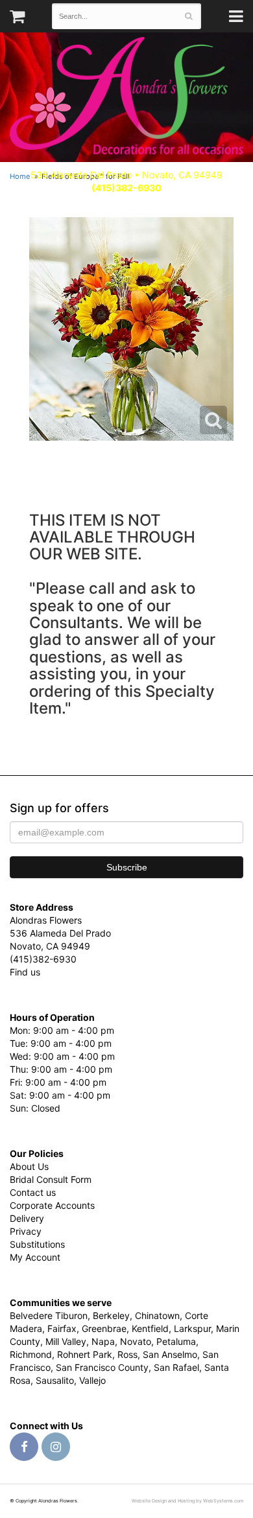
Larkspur (192, 1328)
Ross (127, 1354)
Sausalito (55, 1380)
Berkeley (111, 1315)
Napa (103, 1341)
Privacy (26, 1231)
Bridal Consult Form (50, 1179)
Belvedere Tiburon (49, 1315)
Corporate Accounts (52, 1205)
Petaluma (176, 1341)
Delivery (27, 1218)
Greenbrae (104, 1328)
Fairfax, (63, 1328)
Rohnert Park (84, 1354)
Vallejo (92, 1380)
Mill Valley (65, 1341)
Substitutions (37, 1244)
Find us (25, 971)
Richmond (31, 1354)
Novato (135, 1341)
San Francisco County (102, 1367)
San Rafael (176, 1367)
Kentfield (150, 1328)
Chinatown (157, 1315)
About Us (29, 1166)
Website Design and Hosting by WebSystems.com (187, 1501)
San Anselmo (170, 1354)
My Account (35, 1257)
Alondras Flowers (126, 97)
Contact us (33, 1192)
